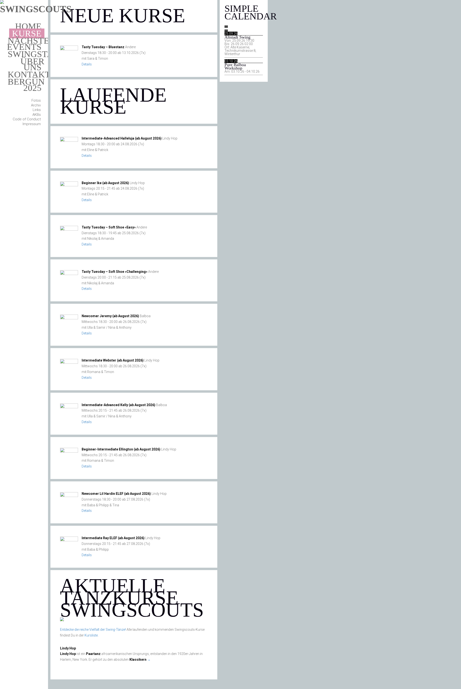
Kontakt (29, 74)
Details (87, 64)
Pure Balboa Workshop (235, 66)
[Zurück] (226, 26)
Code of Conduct (27, 119)
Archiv (36, 105)
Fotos (36, 100)
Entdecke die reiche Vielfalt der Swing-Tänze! (93, 629)
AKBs (36, 114)
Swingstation (41, 54)
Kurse (27, 33)
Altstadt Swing (237, 37)
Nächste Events (28, 44)
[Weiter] (226, 30)
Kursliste (91, 635)
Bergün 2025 (26, 85)
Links (37, 110)
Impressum (32, 124)
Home (28, 26)
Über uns (32, 64)
